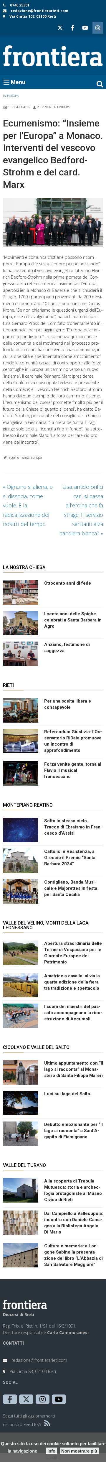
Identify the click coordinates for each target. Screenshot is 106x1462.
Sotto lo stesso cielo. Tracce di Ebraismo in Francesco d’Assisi (73, 827)
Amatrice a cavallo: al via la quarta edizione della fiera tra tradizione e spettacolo (72, 982)
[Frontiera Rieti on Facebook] (72, 27)
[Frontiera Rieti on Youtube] (85, 27)
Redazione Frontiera (53, 107)
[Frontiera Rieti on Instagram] (97, 28)
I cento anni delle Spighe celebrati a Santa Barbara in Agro (73, 620)
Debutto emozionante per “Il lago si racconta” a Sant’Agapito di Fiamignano (73, 1130)
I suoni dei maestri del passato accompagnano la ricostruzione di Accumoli (73, 1013)
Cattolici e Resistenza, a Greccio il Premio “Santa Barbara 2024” (69, 857)
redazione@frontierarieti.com (39, 10)
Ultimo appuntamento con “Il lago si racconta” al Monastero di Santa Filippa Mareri (73, 1069)
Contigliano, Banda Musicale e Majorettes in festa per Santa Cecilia (70, 888)
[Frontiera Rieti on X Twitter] (60, 27)
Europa (36, 457)
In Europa (11, 96)
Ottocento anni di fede (67, 583)
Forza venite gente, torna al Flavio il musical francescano (72, 770)
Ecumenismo (19, 457)
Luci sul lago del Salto (67, 1093)
